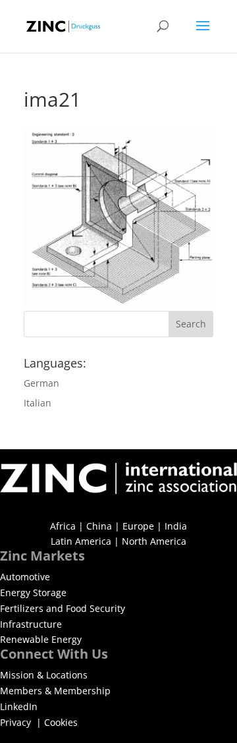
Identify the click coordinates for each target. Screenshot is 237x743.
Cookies (61, 722)
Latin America (81, 541)
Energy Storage (33, 592)
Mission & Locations (44, 675)
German (41, 383)
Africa (63, 526)
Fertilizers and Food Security (62, 608)
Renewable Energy (41, 639)
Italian (37, 403)
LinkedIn (19, 706)
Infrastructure (31, 624)
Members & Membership (55, 690)
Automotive (25, 576)
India (176, 526)
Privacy (17, 722)
